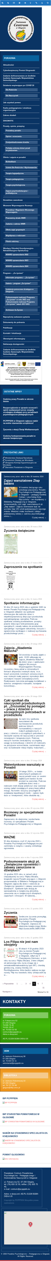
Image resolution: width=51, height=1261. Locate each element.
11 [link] (43, 988)
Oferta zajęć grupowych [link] (15, 230)
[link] (3, 3)
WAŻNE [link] (9, 837)
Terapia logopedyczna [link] (15, 173)
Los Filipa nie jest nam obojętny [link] (21, 943)
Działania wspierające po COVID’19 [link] (18, 85)
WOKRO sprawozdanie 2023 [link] (17, 260)
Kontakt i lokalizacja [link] (12, 333)
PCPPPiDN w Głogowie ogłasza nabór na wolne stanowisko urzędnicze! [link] (20, 422)
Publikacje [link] (7, 328)
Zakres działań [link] (9, 115)
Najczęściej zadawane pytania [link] (16, 317)
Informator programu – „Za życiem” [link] (20, 278)
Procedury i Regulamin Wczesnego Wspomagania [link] (20, 211)
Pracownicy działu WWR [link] (16, 218)
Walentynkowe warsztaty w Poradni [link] (24, 766)
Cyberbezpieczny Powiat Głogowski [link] (19, 70)
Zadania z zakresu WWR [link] (15, 224)
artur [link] (23, 477)
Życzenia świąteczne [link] (19, 530)
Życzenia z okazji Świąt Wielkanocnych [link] (21, 429)
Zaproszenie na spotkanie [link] (23, 567)
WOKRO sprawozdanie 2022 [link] (17, 255)
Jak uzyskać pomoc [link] (12, 102)
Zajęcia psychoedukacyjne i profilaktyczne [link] (17, 192)
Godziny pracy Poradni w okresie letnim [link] (18, 400)
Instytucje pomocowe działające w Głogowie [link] (19, 290)
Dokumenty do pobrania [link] (14, 322)
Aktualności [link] (8, 65)
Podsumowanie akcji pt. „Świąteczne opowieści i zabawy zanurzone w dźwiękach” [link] (22, 866)
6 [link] (38, 984)
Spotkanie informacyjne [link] (21, 603)
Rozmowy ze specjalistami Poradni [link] (23, 813)
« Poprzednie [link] (8, 984)
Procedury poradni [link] (13, 131)
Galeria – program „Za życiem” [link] (18, 283)
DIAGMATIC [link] (8, 121)
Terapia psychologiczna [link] (15, 185)
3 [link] (26, 984)
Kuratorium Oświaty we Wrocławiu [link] (19, 460)
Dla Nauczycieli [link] (12, 96)
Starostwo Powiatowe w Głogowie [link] (19, 467)
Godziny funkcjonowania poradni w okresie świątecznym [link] (19, 437)
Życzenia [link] (10, 912)
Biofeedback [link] (11, 162)
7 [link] (42, 984)
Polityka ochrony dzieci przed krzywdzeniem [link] (18, 149)
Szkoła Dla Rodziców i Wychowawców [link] (21, 168)
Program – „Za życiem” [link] (13, 273)
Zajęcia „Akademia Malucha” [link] (18, 649)
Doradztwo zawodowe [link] (13, 200)
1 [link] (17, 984)
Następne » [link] (7, 992)
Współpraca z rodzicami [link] (15, 236)
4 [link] (30, 984)
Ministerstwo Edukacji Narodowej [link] (18, 458)
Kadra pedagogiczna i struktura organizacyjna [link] (17, 109)
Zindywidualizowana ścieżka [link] (17, 142)
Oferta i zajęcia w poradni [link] (14, 157)
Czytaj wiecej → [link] (39, 517)
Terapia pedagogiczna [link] (15, 179)
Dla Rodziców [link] (11, 90)
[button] (30, 1224)
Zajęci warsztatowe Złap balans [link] (22, 482)
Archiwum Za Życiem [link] (14, 310)
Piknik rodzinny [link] (12, 241)
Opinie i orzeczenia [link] (13, 136)
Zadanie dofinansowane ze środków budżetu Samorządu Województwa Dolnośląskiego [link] (19, 78)
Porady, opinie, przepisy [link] (14, 126)
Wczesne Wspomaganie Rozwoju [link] (18, 205)
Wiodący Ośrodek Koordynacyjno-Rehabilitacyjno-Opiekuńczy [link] (18, 249)
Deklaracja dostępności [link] (13, 344)
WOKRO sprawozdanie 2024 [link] (17, 266)
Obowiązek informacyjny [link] (14, 339)
